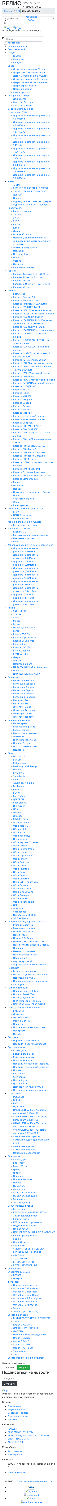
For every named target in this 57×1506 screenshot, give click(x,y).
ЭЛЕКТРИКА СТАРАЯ (19, 1438)
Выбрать (23, 1367)
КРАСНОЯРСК (30, 2)
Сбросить (9, 1367)
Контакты (13, 1419)
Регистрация (15, 1454)
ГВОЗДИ (12, 1428)
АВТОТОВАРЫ (15, 1442)
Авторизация (15, 1451)
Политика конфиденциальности (34, 1481)
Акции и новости (17, 1409)
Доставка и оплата (18, 1412)
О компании (14, 1406)
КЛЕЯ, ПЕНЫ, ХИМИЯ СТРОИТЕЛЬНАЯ (29, 1435)
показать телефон (31, 10)
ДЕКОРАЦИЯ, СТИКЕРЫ (20, 1432)
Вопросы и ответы (18, 1416)
